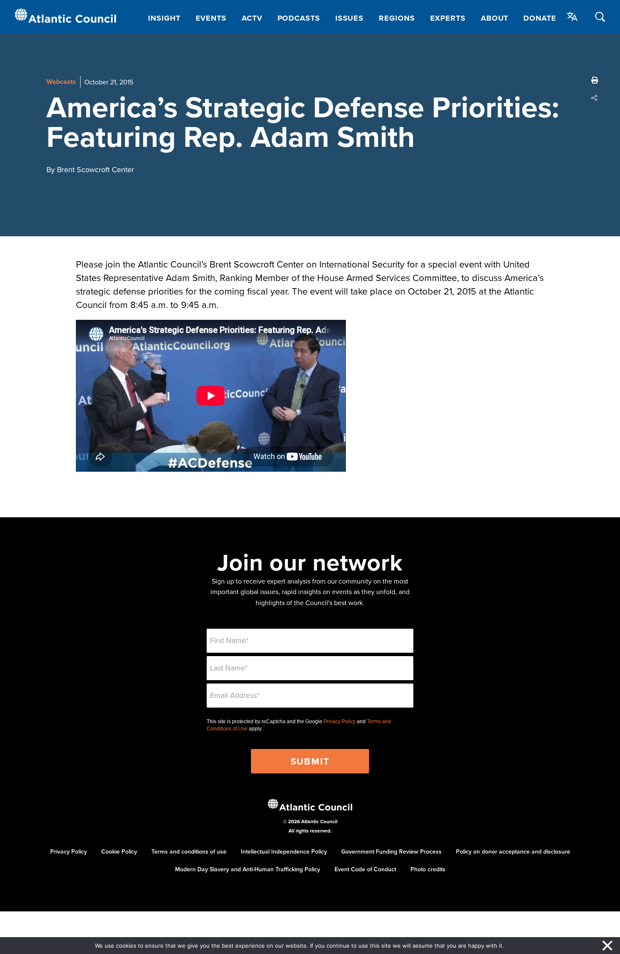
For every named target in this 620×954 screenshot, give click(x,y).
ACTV (252, 18)
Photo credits (427, 869)
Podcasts (299, 18)
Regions (397, 18)
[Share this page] (594, 98)
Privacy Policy (339, 721)
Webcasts (61, 81)
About (495, 18)
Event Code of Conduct (365, 869)
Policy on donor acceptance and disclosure (513, 851)
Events (211, 18)
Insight (164, 18)
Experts (448, 18)
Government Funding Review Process (391, 851)
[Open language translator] (572, 16)
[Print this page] (594, 80)
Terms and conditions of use (188, 851)
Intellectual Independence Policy (284, 851)
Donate (539, 18)
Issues (349, 18)
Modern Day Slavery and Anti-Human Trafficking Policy (247, 869)
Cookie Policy (119, 851)
